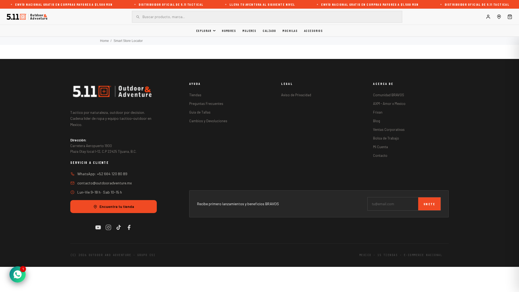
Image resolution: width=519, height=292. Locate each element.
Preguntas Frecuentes (206, 103)
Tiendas (195, 95)
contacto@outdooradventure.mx (104, 183)
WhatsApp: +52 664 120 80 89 (102, 173)
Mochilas (290, 30)
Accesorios (313, 30)
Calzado (269, 30)
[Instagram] (108, 227)
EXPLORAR (204, 30)
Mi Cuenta (380, 147)
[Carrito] (510, 17)
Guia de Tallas (200, 112)
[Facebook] (129, 227)
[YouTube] (98, 227)
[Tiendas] (499, 17)
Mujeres (249, 30)
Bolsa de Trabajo (386, 138)
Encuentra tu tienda (116, 206)
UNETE (429, 204)
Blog (376, 121)
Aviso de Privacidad (296, 95)
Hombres (229, 30)
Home (104, 41)
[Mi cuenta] (488, 17)
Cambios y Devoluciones (208, 121)
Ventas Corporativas (389, 129)
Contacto (380, 155)
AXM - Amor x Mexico (389, 103)
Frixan (377, 112)
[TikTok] (119, 227)
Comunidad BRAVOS (388, 95)
